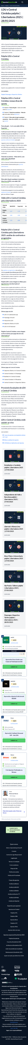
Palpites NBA (14, 916)
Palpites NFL (14, 913)
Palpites (6, 5)
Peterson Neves (13, 793)
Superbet (9, 109)
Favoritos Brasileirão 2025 (14, 942)
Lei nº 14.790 (13, 1028)
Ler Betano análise (14, 760)
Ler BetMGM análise (15, 686)
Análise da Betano (14, 883)
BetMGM (16, 114)
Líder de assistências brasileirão (14, 948)
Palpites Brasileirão (14, 938)
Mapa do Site (14, 868)
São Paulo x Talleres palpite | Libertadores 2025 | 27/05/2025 (13, 588)
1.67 (11, 211)
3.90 (11, 215)
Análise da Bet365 (14, 887)
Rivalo (12, 718)
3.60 (26, 215)
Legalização (14, 858)
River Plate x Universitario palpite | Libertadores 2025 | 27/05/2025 (13, 558)
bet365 (6, 121)
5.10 (11, 220)
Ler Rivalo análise (14, 723)
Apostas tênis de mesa (14, 930)
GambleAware (14, 1022)
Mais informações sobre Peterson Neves (12, 812)
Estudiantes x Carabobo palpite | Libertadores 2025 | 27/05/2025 (13, 467)
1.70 (19, 211)
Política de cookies (14, 872)
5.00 (26, 220)
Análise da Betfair (14, 890)
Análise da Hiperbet (14, 901)
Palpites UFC (14, 923)
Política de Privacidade (14, 875)
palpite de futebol (6, 192)
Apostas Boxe (14, 919)
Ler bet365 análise (14, 642)
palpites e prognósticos (9, 270)
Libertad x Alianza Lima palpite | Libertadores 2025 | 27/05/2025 (13, 529)
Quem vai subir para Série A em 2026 (14, 955)
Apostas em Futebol (14, 909)
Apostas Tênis (14, 926)
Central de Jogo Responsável (14, 854)
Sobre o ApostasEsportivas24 (14, 847)
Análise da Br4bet (14, 897)
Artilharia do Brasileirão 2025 (14, 945)
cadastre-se (14, 666)
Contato (14, 851)
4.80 (19, 220)
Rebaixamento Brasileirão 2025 (14, 952)
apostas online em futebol (8, 140)
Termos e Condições (14, 861)
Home (2, 5)
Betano (12, 755)
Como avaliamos (14, 865)
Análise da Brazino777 (14, 894)
